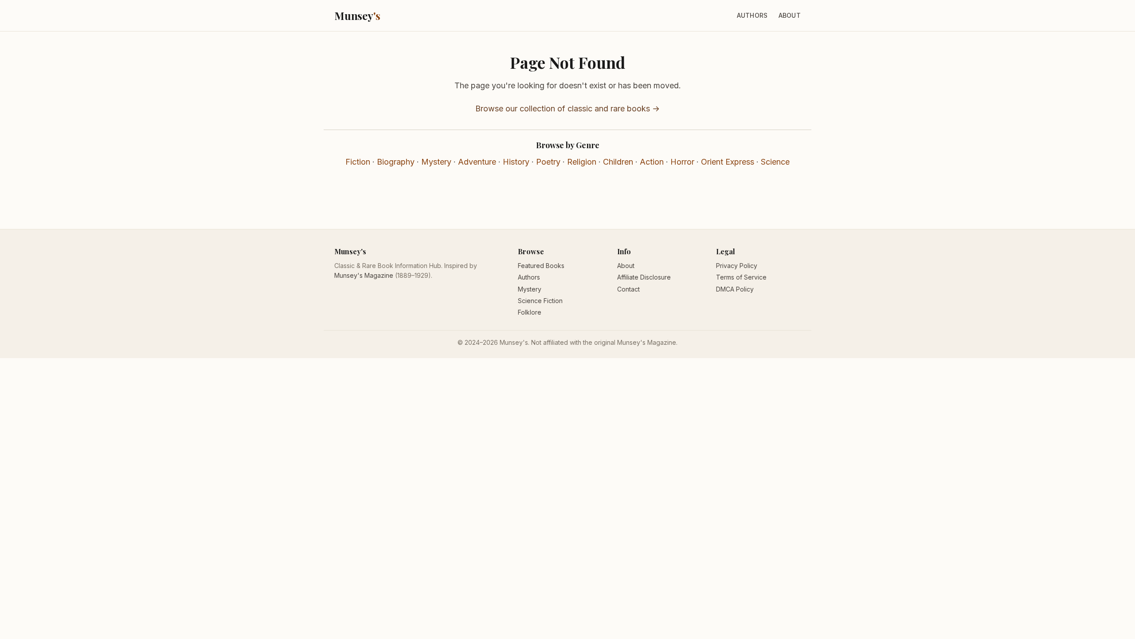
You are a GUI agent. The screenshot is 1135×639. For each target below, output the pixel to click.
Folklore (529, 312)
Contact (628, 289)
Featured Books (541, 265)
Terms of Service (741, 277)
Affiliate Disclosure (644, 277)
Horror (682, 161)
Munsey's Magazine (363, 275)
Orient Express (727, 161)
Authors (752, 15)
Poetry (548, 161)
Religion (581, 161)
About (790, 15)
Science (775, 161)
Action (652, 161)
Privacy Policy (736, 265)
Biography (396, 161)
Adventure (477, 161)
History (516, 161)
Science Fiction (540, 300)
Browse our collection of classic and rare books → (567, 108)
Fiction (357, 161)
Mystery (436, 161)
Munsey (357, 15)
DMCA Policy (735, 289)
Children (618, 161)
